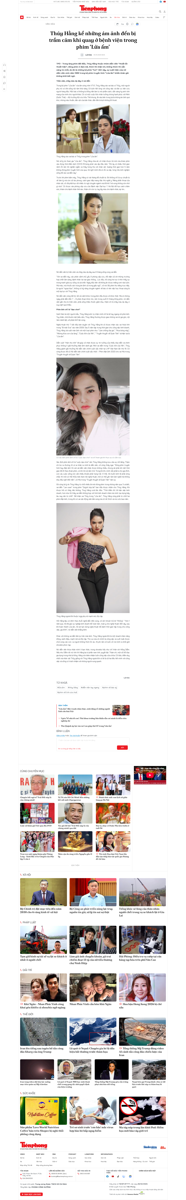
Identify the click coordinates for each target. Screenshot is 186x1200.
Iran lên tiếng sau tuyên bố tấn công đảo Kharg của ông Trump (41, 1050)
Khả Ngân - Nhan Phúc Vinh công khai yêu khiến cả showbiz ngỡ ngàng (42, 1005)
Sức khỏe (61, 17)
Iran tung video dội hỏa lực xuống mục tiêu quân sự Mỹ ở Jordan (35, 1083)
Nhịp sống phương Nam (44, 1165)
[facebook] (160, 1)
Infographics (107, 1154)
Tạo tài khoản (75, 735)
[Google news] (131, 1176)
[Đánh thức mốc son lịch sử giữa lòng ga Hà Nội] (113, 785)
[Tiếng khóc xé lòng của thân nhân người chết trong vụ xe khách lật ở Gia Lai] (142, 892)
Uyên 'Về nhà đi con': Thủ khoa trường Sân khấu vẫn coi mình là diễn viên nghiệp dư (93, 719)
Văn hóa (117, 17)
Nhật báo (40, 1154)
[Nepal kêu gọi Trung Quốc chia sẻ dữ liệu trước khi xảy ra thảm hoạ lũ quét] (149, 1069)
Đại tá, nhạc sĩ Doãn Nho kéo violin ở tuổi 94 (112, 826)
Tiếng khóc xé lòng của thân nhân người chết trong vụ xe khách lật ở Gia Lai (141, 912)
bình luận (132, 24)
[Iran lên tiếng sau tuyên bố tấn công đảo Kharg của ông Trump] (43, 1032)
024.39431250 (27, 1178)
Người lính (103, 17)
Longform (89, 1154)
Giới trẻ (77, 17)
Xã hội (28, 17)
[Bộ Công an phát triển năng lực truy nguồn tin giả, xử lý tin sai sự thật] (93, 892)
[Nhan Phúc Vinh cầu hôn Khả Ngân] (93, 987)
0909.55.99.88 (56, 1174)
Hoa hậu (150, 17)
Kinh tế (35, 17)
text (122, 24)
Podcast (72, 1154)
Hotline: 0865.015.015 (61, 2)
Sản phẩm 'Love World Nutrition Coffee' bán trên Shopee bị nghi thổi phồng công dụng (42, 1131)
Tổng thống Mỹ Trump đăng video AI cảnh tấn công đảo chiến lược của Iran (141, 1052)
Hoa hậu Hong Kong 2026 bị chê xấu (140, 1005)
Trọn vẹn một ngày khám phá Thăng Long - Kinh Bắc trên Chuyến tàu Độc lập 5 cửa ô (37, 856)
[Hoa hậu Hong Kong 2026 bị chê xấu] (142, 987)
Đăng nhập (60, 735)
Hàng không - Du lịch (140, 1161)
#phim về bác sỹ (109, 687)
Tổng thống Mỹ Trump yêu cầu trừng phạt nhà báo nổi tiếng (111, 1083)
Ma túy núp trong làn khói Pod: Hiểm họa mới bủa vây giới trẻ (141, 1129)
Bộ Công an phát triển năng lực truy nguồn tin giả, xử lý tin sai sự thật (91, 910)
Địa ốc (53, 17)
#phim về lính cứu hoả (67, 692)
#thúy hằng (73, 687)
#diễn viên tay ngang (90, 687)
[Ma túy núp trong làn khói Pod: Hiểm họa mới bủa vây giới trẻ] (142, 1111)
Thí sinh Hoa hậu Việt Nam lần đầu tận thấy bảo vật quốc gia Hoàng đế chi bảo (112, 856)
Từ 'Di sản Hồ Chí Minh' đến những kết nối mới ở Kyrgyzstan (73, 798)
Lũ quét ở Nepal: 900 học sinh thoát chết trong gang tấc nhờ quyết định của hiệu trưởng (73, 1084)
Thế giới (69, 17)
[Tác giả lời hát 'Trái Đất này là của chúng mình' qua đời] (75, 813)
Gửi (122, 748)
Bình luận (4, 83)
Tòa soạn (125, 2)
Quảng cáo (136, 2)
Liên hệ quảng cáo (57, 1171)
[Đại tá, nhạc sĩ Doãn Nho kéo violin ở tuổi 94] (113, 813)
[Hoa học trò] (163, 1148)
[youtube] (164, 1)
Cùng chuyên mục (32, 771)
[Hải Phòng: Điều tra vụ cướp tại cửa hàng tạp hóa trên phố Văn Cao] (142, 940)
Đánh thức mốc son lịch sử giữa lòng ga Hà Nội (111, 798)
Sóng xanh (44, 17)
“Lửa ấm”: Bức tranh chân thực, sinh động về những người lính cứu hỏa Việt (84, 710)
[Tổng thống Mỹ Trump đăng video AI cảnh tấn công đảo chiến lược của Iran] (142, 1032)
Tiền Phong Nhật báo (81, 2)
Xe (111, 17)
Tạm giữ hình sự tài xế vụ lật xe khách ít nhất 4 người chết (43, 958)
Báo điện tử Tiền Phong (93, 9)
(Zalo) (65, 1174)
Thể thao (95, 17)
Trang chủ (22, 17)
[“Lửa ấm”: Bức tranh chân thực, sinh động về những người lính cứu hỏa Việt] (121, 710)
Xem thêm (164, 17)
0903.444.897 (85, 1174)
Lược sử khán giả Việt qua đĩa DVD (36, 825)
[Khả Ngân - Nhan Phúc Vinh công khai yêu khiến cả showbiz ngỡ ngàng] (43, 987)
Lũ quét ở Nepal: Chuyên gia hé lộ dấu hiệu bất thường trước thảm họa (92, 1050)
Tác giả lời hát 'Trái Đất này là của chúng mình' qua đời (73, 826)
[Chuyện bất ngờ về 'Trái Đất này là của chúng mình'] (37, 785)
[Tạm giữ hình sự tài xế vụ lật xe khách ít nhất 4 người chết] (43, 940)
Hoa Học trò (113, 2)
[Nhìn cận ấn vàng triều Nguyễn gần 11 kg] (75, 841)
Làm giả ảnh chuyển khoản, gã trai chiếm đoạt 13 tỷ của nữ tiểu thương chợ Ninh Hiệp (91, 960)
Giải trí (124, 17)
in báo (127, 24)
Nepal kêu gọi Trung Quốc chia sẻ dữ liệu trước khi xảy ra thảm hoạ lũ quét (148, 1084)
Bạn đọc (120, 1161)
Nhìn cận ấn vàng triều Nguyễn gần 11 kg (75, 855)
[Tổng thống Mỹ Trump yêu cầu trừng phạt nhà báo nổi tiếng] (112, 1069)
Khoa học (141, 17)
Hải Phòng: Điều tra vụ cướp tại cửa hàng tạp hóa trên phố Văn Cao (140, 958)
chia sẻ (117, 24)
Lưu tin (4, 77)
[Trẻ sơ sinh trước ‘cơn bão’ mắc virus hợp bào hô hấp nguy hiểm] (93, 1111)
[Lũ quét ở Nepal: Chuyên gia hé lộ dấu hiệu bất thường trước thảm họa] (93, 1032)
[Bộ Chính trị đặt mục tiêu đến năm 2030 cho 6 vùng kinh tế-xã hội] (43, 892)
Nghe (4, 65)
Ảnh (54, 1154)
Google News (137, 24)
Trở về (4, 89)
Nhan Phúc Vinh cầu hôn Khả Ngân (90, 1004)
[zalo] (125, 1176)
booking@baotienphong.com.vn (62, 1176)
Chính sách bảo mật (147, 1171)
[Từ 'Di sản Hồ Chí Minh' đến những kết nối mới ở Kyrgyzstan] (75, 785)
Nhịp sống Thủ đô (26, 1165)
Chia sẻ (4, 71)
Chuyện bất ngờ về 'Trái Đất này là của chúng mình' (35, 798)
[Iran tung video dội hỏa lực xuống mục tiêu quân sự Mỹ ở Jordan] (37, 1069)
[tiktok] (119, 1176)
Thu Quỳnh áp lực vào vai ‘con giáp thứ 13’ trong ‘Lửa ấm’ (86, 726)
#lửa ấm (61, 687)
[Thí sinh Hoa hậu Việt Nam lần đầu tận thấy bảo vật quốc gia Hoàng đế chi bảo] (113, 841)
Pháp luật (85, 17)
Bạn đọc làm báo (32, 1194)
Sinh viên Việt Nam (99, 2)
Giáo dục (132, 17)
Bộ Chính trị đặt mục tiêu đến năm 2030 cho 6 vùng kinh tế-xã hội (40, 910)
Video (157, 17)
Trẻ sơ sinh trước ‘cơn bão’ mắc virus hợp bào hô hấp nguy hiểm (91, 1129)
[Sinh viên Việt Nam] (150, 1148)
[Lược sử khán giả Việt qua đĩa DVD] (37, 813)
